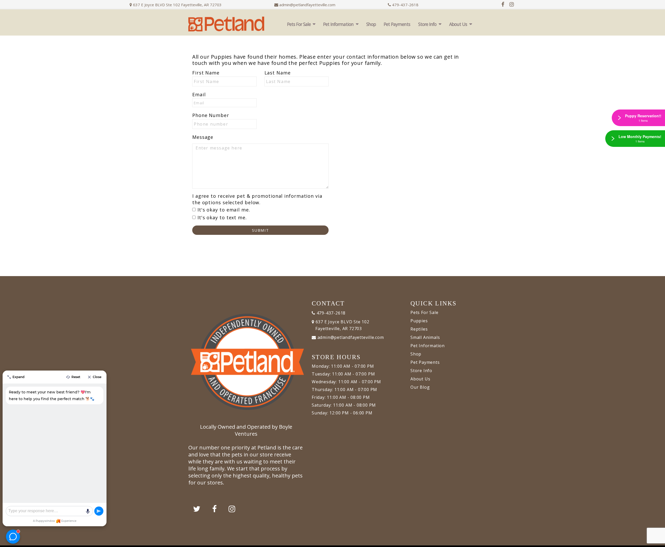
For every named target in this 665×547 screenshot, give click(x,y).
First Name (206, 73)
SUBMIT (260, 230)
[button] (655, 541)
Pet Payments (397, 24)
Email (199, 94)
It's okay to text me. (222, 217)
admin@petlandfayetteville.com (307, 4)
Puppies (419, 321)
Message (202, 137)
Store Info (427, 24)
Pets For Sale (299, 24)
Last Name (277, 73)
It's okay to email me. (223, 210)
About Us (458, 24)
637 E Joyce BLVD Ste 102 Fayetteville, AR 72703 (177, 4)
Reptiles (419, 329)
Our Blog (420, 387)
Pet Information (338, 24)
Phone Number (210, 115)
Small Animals (425, 337)
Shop (371, 24)
